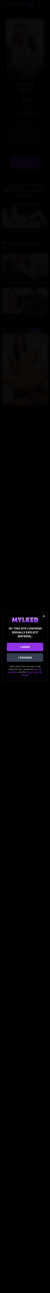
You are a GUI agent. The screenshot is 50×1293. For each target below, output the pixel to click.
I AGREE (25, 647)
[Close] (43, 616)
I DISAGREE (25, 657)
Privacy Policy (32, 672)
